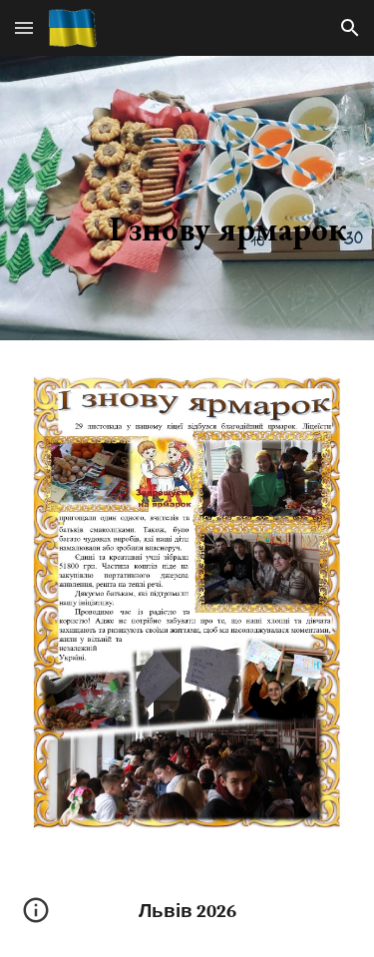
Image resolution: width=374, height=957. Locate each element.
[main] (187, 198)
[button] (24, 27)
